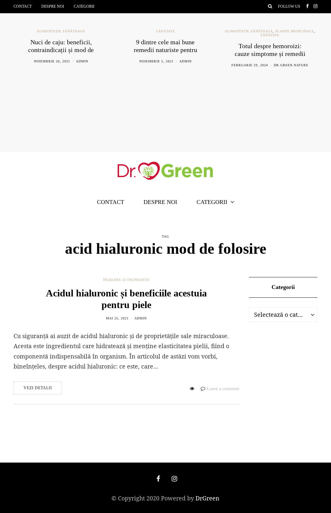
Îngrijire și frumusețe (126, 280)
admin (82, 61)
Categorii (84, 6)
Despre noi (52, 6)
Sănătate (165, 31)
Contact (23, 6)
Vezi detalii (38, 388)
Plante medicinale (294, 31)
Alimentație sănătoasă (61, 31)
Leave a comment (223, 388)
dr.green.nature (291, 65)
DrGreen (207, 498)
